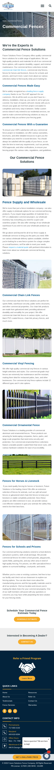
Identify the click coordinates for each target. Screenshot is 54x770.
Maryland (12, 731)
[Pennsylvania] (5, 726)
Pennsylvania (14, 725)
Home (5, 21)
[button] (42, 6)
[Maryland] (5, 733)
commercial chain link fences (14, 70)
